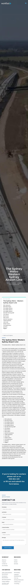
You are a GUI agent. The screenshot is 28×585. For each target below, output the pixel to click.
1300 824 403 (14, 479)
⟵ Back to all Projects (7, 335)
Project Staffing (5, 581)
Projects (4, 561)
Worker (16, 561)
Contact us (4, 563)
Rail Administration (6, 579)
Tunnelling (16, 583)
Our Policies (5, 565)
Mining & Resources (19, 579)
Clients (15, 560)
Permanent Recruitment (5, 577)
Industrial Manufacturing (17, 575)
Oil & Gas (16, 578)
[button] (25, 3)
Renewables (17, 572)
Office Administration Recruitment (7, 573)
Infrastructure (17, 581)
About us (4, 560)
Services (16, 563)
